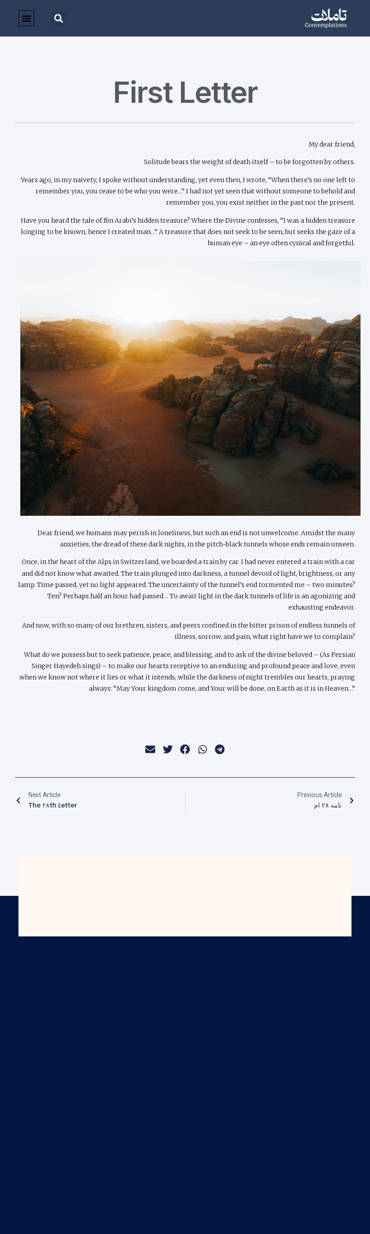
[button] (58, 18)
